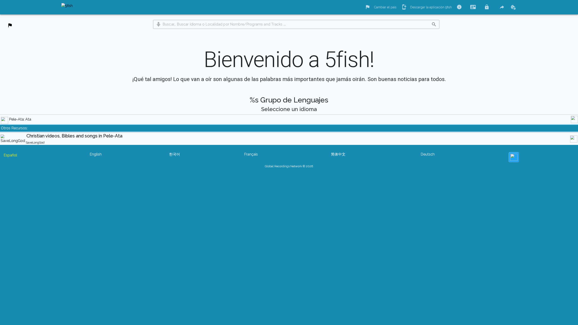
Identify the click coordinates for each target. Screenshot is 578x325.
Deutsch (428, 154)
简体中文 (338, 154)
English (96, 154)
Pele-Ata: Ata (20, 119)
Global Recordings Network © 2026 (289, 166)
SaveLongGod (35, 142)
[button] (158, 24)
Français (251, 154)
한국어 (174, 154)
